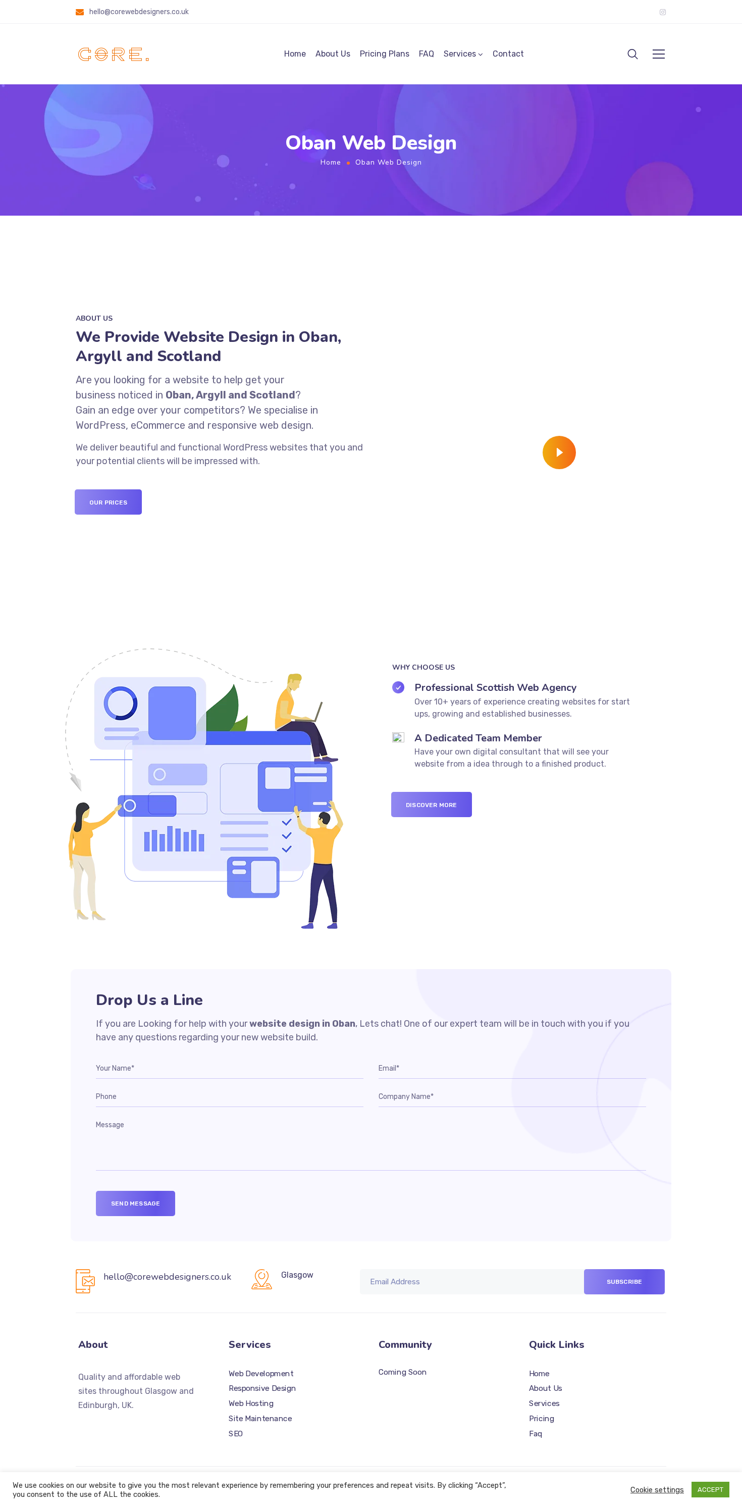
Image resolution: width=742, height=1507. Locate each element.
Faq (536, 1433)
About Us (332, 54)
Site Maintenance (260, 1418)
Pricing (541, 1418)
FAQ (426, 54)
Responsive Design (262, 1388)
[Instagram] (662, 12)
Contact (508, 54)
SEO (236, 1433)
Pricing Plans (384, 54)
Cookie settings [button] (657, 1489)
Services (460, 54)
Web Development (261, 1373)
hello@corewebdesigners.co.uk (139, 12)
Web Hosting (251, 1403)
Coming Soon (403, 1372)
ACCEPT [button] (710, 1489)
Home (295, 54)
